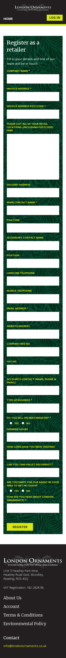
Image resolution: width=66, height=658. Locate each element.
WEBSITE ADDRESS (18, 326)
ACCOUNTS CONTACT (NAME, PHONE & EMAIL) (31, 381)
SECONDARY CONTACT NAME (25, 237)
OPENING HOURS (17, 429)
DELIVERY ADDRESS (18, 184)
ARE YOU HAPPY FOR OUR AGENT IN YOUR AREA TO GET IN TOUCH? (33, 484)
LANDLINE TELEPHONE (21, 273)
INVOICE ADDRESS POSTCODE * (26, 106)
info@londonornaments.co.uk (24, 646)
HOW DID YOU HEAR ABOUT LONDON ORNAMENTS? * (30, 498)
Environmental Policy (24, 623)
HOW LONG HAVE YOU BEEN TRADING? (31, 446)
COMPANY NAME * (18, 70)
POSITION (13, 220)
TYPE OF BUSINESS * (19, 400)
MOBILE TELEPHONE (19, 290)
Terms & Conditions (23, 615)
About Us (12, 598)
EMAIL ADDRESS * (17, 308)
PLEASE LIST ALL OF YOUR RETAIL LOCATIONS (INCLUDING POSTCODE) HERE (30, 127)
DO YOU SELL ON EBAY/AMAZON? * (29, 417)
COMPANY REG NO (18, 343)
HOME (8, 19)
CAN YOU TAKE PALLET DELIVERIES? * (30, 464)
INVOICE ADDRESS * (19, 88)
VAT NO (12, 361)
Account (11, 606)
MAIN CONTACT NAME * (22, 202)
